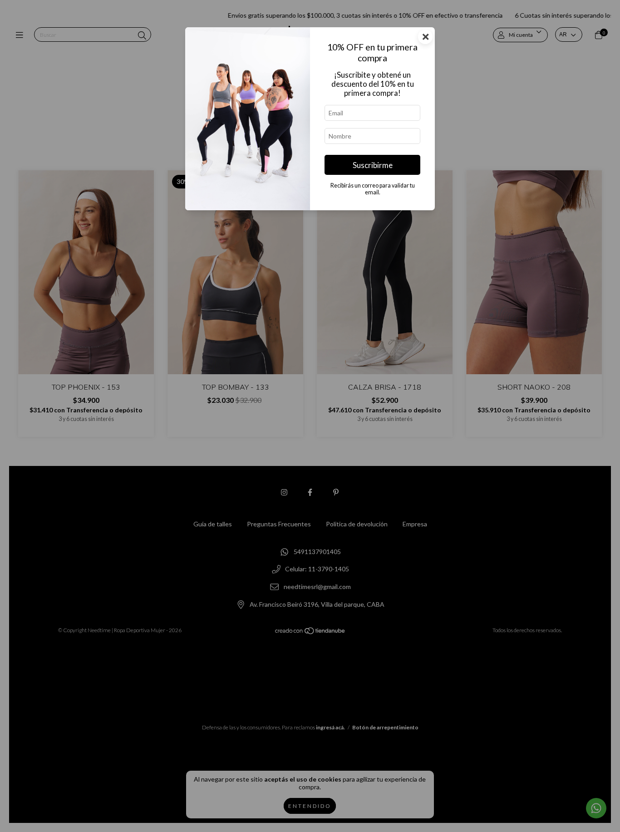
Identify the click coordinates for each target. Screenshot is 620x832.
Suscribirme (373, 165)
